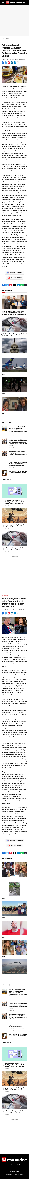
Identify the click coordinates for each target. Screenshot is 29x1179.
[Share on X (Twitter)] (6, 62)
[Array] (14, 345)
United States (5, 595)
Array (3, 355)
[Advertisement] (14, 20)
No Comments (15, 59)
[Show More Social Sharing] (18, 62)
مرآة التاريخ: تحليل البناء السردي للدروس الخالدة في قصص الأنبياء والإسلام (15, 526)
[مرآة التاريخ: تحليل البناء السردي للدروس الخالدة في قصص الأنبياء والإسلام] (14, 515)
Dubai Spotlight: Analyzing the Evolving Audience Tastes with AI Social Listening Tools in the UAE (14, 502)
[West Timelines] (15, 2)
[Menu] (3, 2)
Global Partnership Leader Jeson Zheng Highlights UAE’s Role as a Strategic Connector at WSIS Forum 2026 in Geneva (14, 312)
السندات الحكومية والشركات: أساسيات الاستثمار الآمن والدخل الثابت (14, 334)
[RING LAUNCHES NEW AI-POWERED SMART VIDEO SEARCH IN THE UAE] (4, 473)
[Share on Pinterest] (9, 62)
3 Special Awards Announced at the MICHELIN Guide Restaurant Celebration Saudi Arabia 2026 (18, 463)
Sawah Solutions (15, 1171)
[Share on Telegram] (15, 62)
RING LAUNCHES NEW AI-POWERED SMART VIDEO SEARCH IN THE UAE (18, 472)
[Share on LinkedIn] (12, 62)
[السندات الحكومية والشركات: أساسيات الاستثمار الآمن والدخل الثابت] (14, 324)
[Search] (26, 2)
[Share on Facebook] (3, 62)
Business (4, 42)
